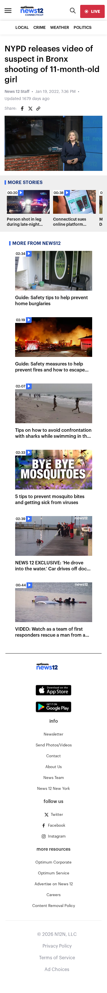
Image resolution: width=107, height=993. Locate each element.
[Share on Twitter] (30, 108)
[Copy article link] (38, 108)
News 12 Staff (17, 92)
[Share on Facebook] (22, 108)
